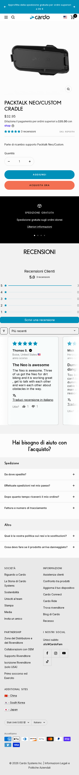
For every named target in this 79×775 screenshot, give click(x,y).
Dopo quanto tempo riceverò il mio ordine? (31, 496)
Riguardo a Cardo (15, 574)
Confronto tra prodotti (56, 581)
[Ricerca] (13, 17)
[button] (12, 131)
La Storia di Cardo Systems (15, 583)
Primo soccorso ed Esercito (15, 676)
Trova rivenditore (53, 607)
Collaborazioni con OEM (19, 649)
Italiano (38, 722)
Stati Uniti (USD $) (16, 722)
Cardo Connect (52, 594)
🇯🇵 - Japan (11, 709)
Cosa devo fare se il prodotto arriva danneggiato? (36, 547)
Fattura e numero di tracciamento (25, 507)
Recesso (48, 620)
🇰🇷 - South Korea (14, 702)
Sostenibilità (11, 592)
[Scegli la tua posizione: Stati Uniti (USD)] (65, 17)
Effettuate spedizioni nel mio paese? (27, 485)
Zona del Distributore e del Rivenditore (18, 640)
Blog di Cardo (51, 614)
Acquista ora (39, 185)
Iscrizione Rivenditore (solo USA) (17, 664)
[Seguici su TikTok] (47, 661)
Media (8, 612)
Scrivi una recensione (39, 320)
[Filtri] (4, 330)
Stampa (8, 605)
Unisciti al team (13, 598)
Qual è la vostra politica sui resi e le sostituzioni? (35, 535)
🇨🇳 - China (10, 695)
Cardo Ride (50, 601)
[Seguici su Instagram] (55, 653)
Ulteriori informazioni (39, 226)
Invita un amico (13, 618)
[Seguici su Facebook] (47, 653)
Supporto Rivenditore (17, 655)
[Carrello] (73, 17)
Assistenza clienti (53, 574)
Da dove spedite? (15, 474)
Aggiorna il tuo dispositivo (58, 587)
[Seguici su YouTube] (64, 653)
